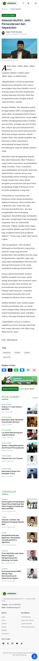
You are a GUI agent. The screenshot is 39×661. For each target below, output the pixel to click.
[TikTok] (21, 643)
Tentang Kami (26, 617)
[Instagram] (12, 643)
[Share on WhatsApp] (16, 370)
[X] (8, 643)
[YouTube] (17, 643)
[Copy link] (28, 370)
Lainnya (34, 398)
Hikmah (17, 353)
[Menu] (35, 3)
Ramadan (6, 353)
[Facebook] (3, 643)
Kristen (4, 624)
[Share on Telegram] (22, 370)
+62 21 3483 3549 (14, 605)
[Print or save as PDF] (34, 370)
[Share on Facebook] (4, 370)
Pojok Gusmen (9, 15)
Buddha (4, 630)
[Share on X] (10, 370)
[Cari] (23, 3)
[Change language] (29, 3)
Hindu (4, 620)
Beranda (4, 9)
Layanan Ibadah (26, 624)
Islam (3, 617)
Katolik (4, 627)
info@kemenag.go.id (13, 607)
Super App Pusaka (27, 620)
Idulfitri (6, 357)
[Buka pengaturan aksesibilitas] (34, 656)
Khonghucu (5, 634)
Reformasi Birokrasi (27, 627)
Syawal (27, 353)
